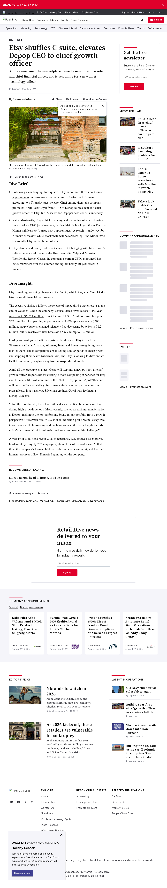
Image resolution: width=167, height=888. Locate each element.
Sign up (158, 19)
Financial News (126, 28)
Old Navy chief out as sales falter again (141, 690)
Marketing (26, 28)
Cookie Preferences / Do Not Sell (85, 875)
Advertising (82, 796)
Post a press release (141, 328)
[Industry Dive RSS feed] (32, 802)
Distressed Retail (68, 28)
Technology (41, 28)
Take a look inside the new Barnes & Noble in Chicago (148, 209)
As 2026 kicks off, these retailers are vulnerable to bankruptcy (69, 730)
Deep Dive (28, 20)
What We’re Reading (52, 830)
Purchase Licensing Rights (56, 819)
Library (54, 20)
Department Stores (90, 28)
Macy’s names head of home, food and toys (39, 478)
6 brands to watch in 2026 (66, 691)
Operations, (31, 500)
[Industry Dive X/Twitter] (25, 802)
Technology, (63, 500)
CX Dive (43, 12)
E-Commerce (155, 28)
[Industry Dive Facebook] (18, 802)
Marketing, (47, 500)
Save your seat (22, 873)
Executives (109, 28)
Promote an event (140, 386)
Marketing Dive (71, 12)
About (44, 796)
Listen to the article (29, 176)
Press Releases (79, 20)
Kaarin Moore (18, 481)
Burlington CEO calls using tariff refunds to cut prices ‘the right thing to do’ (141, 751)
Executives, (79, 500)
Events (64, 20)
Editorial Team (49, 802)
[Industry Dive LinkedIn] (11, 802)
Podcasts (42, 20)
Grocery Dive (55, 12)
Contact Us (47, 807)
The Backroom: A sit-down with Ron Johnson (141, 729)
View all (124, 328)
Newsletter (47, 813)
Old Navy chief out (20, 4)
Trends (141, 28)
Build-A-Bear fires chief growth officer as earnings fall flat (147, 128)
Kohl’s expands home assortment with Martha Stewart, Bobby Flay (147, 180)
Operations (12, 28)
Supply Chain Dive (90, 12)
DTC (53, 28)
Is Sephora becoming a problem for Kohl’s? (146, 153)
